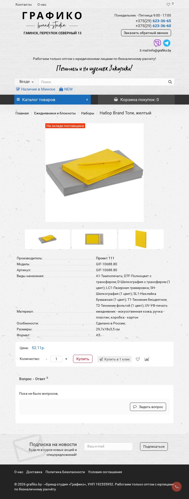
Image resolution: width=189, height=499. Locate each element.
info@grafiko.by (160, 50)
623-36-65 (153, 20)
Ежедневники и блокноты (55, 113)
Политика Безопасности (65, 472)
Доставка (34, 472)
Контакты (24, 4)
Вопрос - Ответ (33, 378)
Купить (82, 358)
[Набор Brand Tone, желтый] (47, 239)
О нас (41, 4)
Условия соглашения (105, 472)
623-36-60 (153, 25)
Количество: (30, 359)
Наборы (87, 113)
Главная (22, 113)
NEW (68, 89)
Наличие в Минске (38, 89)
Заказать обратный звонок (146, 33)
